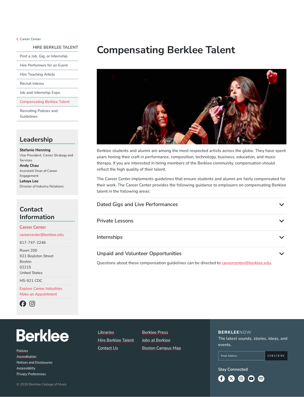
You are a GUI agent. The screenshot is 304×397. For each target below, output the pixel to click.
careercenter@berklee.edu (246, 263)
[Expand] (281, 204)
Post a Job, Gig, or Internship (44, 56)
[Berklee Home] (43, 335)
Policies (22, 351)
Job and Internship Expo (40, 92)
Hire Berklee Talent (55, 47)
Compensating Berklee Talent (44, 101)
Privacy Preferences (31, 374)
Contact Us (108, 348)
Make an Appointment (38, 294)
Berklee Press (155, 332)
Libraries (106, 332)
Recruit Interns (32, 83)
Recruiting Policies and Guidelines (39, 113)
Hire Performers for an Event (44, 65)
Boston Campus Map (161, 348)
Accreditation (26, 356)
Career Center (30, 39)
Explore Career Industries (41, 288)
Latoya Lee (29, 181)
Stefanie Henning (35, 149)
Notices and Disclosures (35, 362)
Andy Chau (29, 165)
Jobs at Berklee (156, 340)
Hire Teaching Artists (37, 74)
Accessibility (26, 368)
